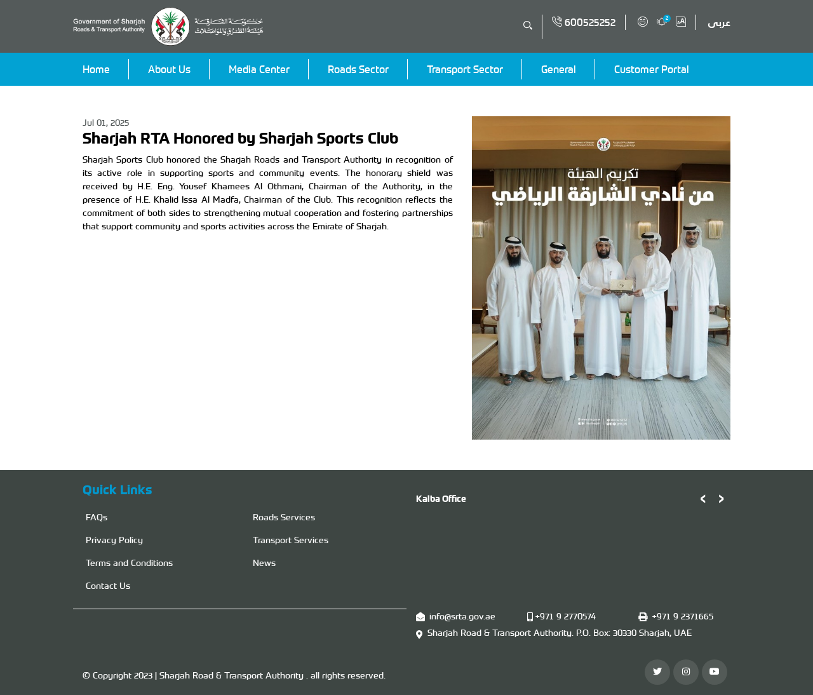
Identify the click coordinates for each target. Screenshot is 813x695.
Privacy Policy (114, 540)
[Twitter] (657, 672)
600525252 (588, 22)
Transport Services (290, 540)
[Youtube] (714, 672)
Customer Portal (651, 69)
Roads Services (284, 517)
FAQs (96, 517)
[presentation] (703, 497)
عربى (719, 22)
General (558, 69)
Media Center (259, 69)
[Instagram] (686, 672)
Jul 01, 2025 (106, 123)
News (264, 563)
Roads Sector (358, 69)
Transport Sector (465, 69)
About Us (169, 69)
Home (96, 69)
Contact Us (108, 586)
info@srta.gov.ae (462, 616)
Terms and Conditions (129, 563)
